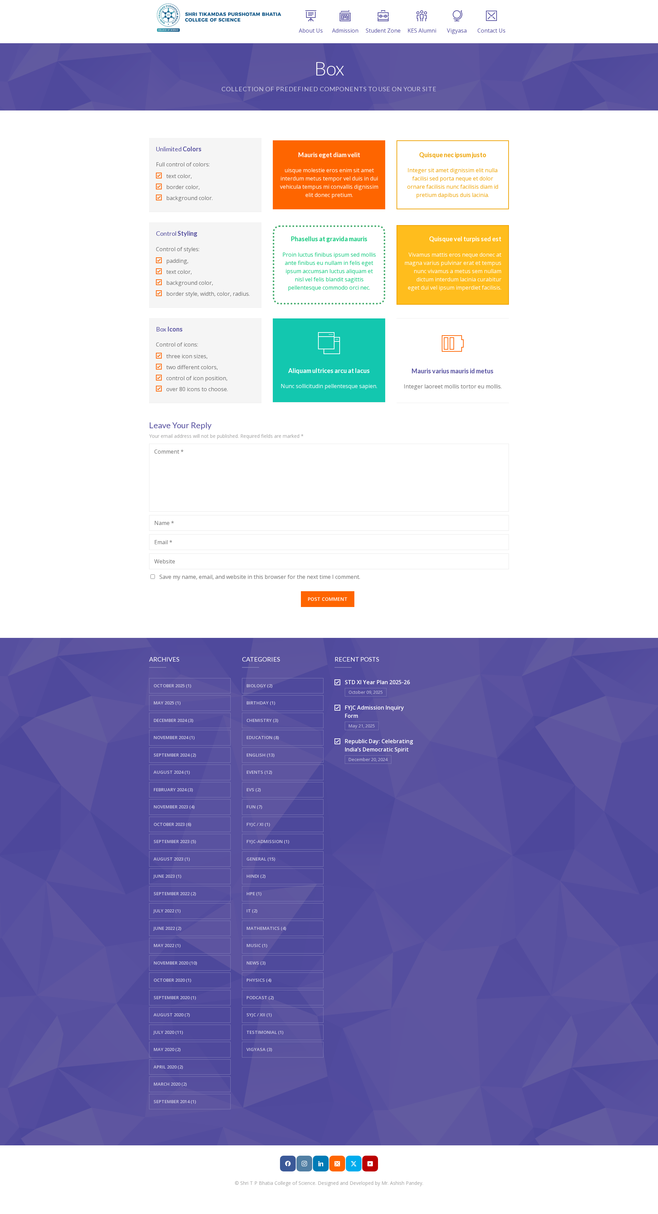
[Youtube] (370, 1163)
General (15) (260, 859)
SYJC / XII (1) (259, 1015)
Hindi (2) (256, 876)
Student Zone (383, 30)
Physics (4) (258, 980)
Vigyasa (457, 30)
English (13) (260, 755)
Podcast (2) (260, 997)
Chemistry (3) (262, 720)
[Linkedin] (321, 1163)
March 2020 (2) (170, 1084)
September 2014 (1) (175, 1101)
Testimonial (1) (264, 1032)
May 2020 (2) (167, 1049)
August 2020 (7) (172, 1015)
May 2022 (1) (167, 945)
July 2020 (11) (168, 1032)
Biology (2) (259, 685)
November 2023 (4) (174, 807)
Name (164, 523)
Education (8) (262, 737)
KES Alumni (421, 30)
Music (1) (256, 945)
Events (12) (259, 772)
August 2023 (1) (172, 859)
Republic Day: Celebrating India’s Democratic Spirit (379, 745)
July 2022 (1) (167, 911)
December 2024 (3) (173, 720)
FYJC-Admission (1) (267, 841)
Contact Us (491, 30)
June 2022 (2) (167, 928)
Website (164, 561)
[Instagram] (304, 1163)
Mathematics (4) (266, 928)
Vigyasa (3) (259, 1049)
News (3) (256, 963)
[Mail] (337, 1163)
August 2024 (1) (172, 772)
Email (163, 542)
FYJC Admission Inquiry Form (374, 712)
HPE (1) (253, 893)
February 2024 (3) (173, 789)
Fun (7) (254, 807)
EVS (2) (253, 789)
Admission (345, 30)
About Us (311, 30)
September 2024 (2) (175, 755)
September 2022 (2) (175, 893)
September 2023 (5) (175, 841)
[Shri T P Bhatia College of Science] (217, 17)
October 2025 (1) (172, 685)
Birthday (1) (260, 703)
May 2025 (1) (167, 703)
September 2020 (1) (175, 997)
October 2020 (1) (172, 980)
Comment (169, 451)
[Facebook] (288, 1163)
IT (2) (251, 911)
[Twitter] (354, 1163)
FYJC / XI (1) (258, 824)
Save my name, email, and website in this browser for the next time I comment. (259, 577)
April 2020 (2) (168, 1067)
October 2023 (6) (172, 824)
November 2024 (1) (174, 737)
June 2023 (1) (167, 876)
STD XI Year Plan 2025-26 (377, 682)
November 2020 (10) (175, 963)
